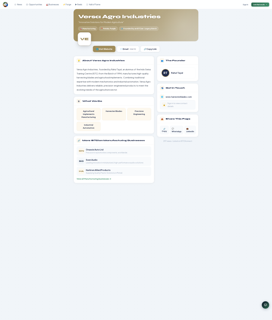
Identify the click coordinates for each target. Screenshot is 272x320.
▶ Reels (78, 4)
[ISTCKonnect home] (5, 4)
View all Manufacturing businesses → (94, 179)
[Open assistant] (265, 305)
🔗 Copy (164, 130)
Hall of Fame (94, 4)
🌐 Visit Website (104, 49)
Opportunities (35, 4)
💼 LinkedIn (190, 130)
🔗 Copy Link (150, 49)
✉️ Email (128, 49)
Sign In (245, 4)
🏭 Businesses (52, 4)
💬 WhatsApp (176, 130)
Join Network (259, 4)
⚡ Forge (67, 4)
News (19, 4)
